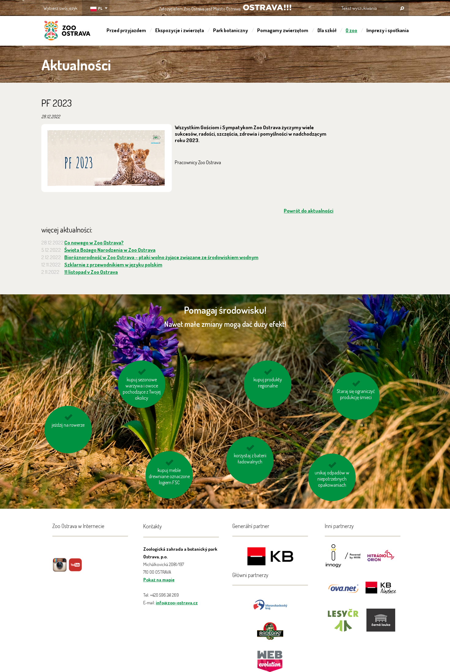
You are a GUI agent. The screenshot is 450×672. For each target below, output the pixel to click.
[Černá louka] (380, 624)
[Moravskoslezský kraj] (270, 604)
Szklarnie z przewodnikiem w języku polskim (113, 264)
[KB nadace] (380, 592)
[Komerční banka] (270, 557)
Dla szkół (326, 30)
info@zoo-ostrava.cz (177, 603)
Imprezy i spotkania (387, 30)
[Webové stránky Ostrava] (270, 658)
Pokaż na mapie (158, 580)
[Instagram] (59, 569)
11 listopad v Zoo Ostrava (91, 272)
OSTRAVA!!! (267, 7)
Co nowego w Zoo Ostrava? (94, 242)
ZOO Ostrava (67, 31)
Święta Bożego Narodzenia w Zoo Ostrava (110, 250)
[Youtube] (75, 569)
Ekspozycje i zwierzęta (179, 30)
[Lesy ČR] (343, 624)
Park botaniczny (230, 30)
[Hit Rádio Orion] (380, 560)
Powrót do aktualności (308, 210)
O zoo (351, 30)
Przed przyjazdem (126, 30)
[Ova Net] (343, 592)
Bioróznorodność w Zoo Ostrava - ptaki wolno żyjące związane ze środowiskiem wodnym (161, 257)
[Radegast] (270, 630)
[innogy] (343, 560)
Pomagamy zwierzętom (282, 30)
